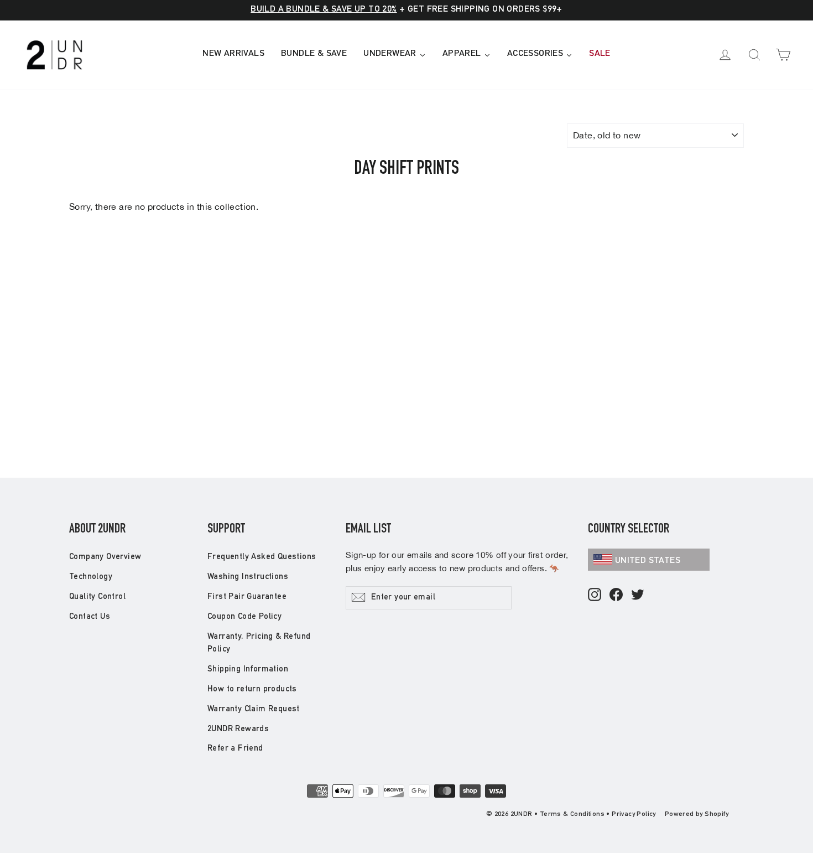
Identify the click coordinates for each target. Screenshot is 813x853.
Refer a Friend (235, 749)
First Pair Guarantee (246, 597)
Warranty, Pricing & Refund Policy (258, 643)
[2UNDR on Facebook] (616, 595)
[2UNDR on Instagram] (594, 595)
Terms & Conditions (572, 814)
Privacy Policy (634, 814)
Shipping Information (247, 669)
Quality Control (97, 597)
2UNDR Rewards (238, 729)
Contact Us (89, 617)
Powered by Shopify (696, 814)
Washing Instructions (247, 577)
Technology (90, 577)
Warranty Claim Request (253, 709)
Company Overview (105, 557)
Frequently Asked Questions (261, 557)
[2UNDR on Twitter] (637, 595)
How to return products (252, 689)
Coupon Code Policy (244, 617)
